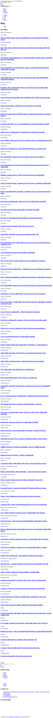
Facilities (5, 14)
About (4, 10)
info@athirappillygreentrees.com (10, 696)
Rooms (4, 11)
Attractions (5, 12)
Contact (5, 19)
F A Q (4, 17)
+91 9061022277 (7, 694)
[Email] (2, 662)
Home (4, 8)
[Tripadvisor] (1, 3)
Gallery (5, 16)
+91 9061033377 (7, 695)
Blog (4, 18)
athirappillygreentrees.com (14, 716)
